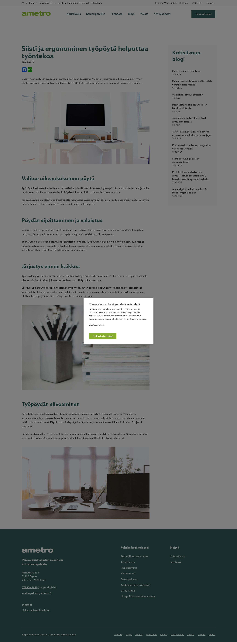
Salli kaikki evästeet (102, 336)
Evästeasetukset (96, 325)
